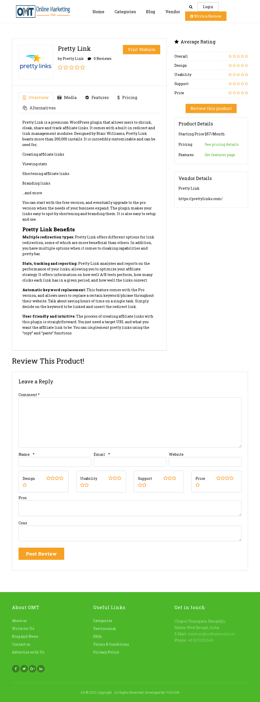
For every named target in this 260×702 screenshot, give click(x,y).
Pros (23, 497)
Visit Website (141, 49)
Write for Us (23, 628)
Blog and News (25, 636)
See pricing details (222, 144)
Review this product (211, 108)
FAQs (97, 636)
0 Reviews (102, 58)
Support (145, 478)
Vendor (172, 11)
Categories (125, 11)
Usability (88, 478)
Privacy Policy (106, 652)
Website (176, 454)
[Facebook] (16, 669)
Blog (150, 11)
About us (19, 620)
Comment (29, 394)
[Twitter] (24, 669)
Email (99, 454)
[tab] (36, 97)
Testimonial (104, 628)
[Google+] (32, 669)
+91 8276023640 (200, 640)
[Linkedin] (41, 669)
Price (200, 478)
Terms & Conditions (111, 644)
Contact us (21, 644)
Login (208, 6)
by (71, 58)
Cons (23, 522)
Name (24, 454)
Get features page (220, 154)
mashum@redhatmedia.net (211, 633)
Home (98, 11)
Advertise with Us (28, 652)
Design (29, 478)
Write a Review (207, 16)
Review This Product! (48, 361)
